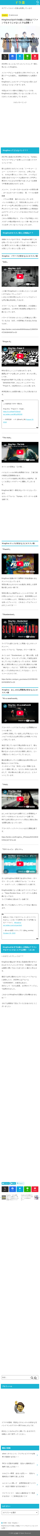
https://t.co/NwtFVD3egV (12, 411)
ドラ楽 (20, 2)
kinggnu (21, 1183)
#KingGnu (17, 922)
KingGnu (4, 15)
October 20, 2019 (9, 933)
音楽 (14, 1183)
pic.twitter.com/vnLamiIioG (12, 925)
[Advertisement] (20, 124)
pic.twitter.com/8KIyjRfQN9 (12, 414)
